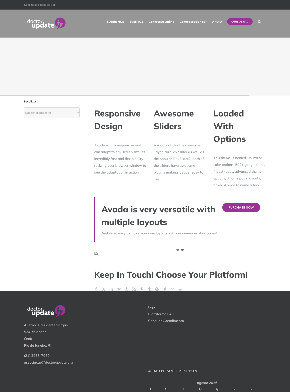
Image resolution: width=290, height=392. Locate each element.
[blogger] (157, 289)
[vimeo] (119, 289)
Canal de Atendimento (166, 321)
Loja (151, 307)
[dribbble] (126, 289)
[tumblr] (149, 289)
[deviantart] (164, 289)
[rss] (134, 289)
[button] (259, 22)
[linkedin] (111, 289)
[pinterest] (142, 289)
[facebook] (96, 289)
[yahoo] (172, 289)
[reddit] (180, 289)
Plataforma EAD (161, 314)
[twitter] (103, 289)
